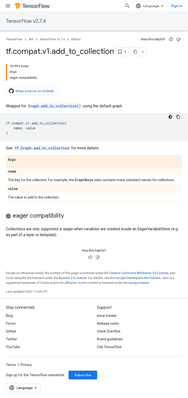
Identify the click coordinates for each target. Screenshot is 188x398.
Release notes (108, 323)
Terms (11, 365)
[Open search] (127, 6)
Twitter (11, 339)
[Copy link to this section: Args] (20, 160)
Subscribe (82, 375)
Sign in (176, 6)
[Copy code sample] (178, 117)
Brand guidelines (110, 339)
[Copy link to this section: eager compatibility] (69, 216)
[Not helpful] (178, 39)
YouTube (13, 347)
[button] (94, 216)
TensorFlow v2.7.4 (26, 21)
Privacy (26, 365)
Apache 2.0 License (72, 278)
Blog (9, 316)
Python (76, 39)
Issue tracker (107, 316)
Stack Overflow (108, 331)
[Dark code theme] (170, 117)
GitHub (11, 331)
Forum (11, 323)
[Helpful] (171, 39)
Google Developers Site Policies (138, 278)
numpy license (139, 283)
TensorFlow (14, 39)
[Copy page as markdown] (135, 52)
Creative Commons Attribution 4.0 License (138, 273)
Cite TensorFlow (109, 347)
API (31, 39)
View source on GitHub (35, 91)
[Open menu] (8, 6)
